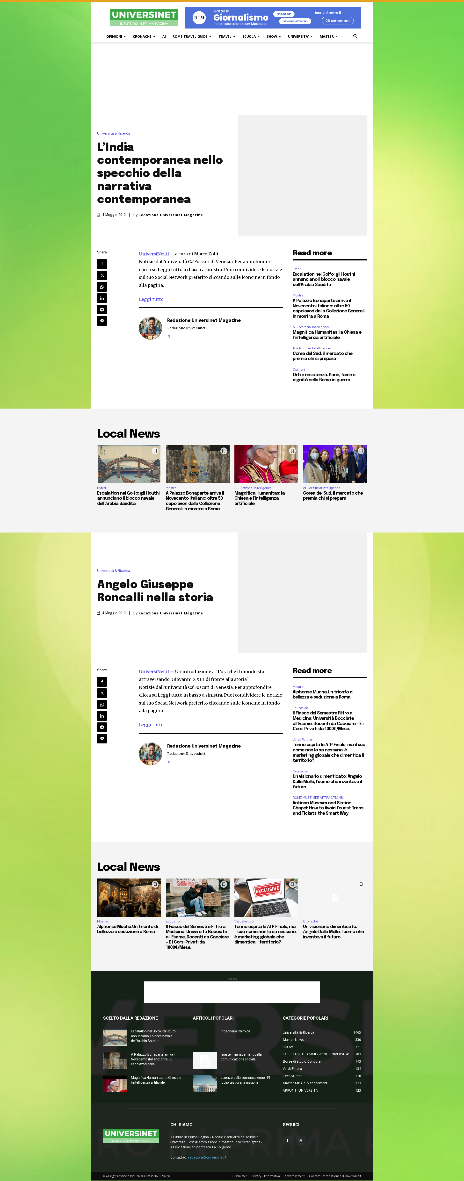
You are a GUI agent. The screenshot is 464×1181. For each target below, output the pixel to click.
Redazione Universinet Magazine (170, 215)
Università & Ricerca (113, 133)
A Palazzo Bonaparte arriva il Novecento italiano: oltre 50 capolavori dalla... (153, 1059)
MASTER (327, 36)
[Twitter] (102, 275)
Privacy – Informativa (266, 1176)
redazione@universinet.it (207, 1157)
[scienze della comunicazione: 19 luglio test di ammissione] (205, 1083)
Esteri (297, 269)
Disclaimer (239, 1176)
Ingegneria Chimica (235, 1031)
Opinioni (299, 369)
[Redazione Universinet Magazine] (150, 328)
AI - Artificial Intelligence (311, 327)
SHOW (272, 36)
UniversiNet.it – (157, 254)
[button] (355, 37)
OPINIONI (114, 36)
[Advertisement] (232, 78)
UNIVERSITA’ (298, 36)
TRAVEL (225, 36)
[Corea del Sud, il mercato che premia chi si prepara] (335, 464)
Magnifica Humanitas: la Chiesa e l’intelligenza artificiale (259, 498)
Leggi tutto (151, 299)
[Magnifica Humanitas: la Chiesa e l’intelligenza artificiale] (266, 464)
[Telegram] (102, 309)
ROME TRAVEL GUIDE (190, 36)
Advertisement (294, 1176)
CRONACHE (142, 36)
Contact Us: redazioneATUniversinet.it (335, 1176)
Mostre (298, 295)
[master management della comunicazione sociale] (205, 1060)
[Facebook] (102, 264)
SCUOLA (249, 36)
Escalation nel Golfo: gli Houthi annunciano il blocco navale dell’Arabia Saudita (324, 279)
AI (164, 36)
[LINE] (102, 321)
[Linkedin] (102, 298)
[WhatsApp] (102, 287)
